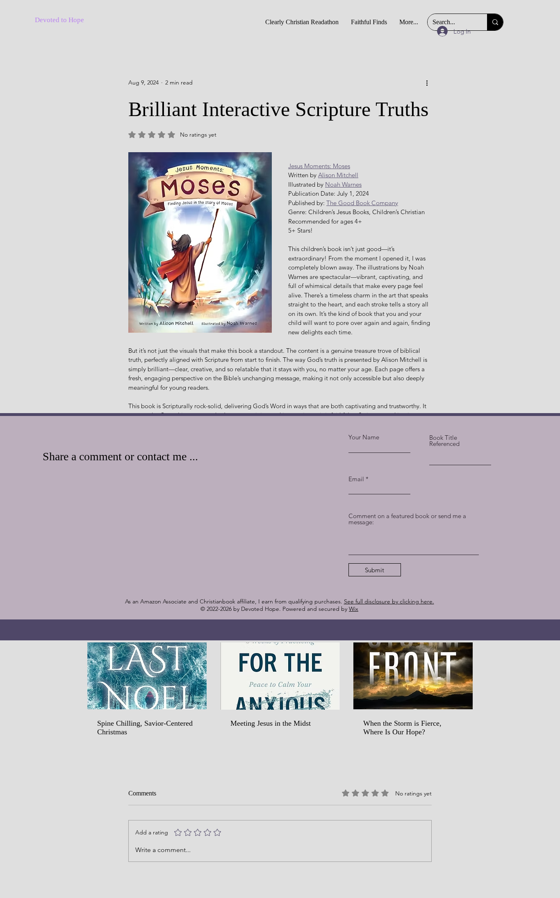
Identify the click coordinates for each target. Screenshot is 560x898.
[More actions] (427, 82)
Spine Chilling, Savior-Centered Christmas (145, 727)
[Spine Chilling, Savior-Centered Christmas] (147, 675)
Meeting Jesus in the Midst (270, 723)
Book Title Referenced (444, 440)
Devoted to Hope (59, 20)
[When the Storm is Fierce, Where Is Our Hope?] (413, 675)
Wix (353, 608)
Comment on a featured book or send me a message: (407, 519)
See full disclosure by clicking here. (389, 601)
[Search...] (495, 22)
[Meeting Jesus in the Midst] (280, 676)
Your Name (363, 437)
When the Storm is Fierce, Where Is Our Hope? (402, 727)
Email (356, 479)
